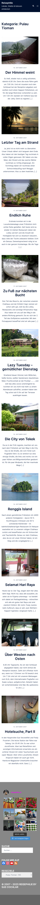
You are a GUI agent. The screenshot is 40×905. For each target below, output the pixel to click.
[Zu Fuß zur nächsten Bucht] (20, 269)
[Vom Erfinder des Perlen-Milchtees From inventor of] (20, 825)
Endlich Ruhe (20, 215)
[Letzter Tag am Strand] (20, 120)
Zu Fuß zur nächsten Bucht (20, 293)
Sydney (20, 901)
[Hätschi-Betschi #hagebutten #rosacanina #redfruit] (20, 803)
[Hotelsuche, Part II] (20, 709)
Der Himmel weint (20, 72)
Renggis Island (20, 509)
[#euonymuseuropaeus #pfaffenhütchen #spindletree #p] (31, 803)
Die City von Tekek (20, 439)
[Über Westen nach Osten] (20, 632)
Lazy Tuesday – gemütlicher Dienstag (20, 367)
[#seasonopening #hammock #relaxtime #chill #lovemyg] (8, 803)
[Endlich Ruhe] (20, 193)
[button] (33, 6)
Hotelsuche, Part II (20, 732)
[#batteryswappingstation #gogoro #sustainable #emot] (31, 825)
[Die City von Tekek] (20, 417)
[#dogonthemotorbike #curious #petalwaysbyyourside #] (31, 814)
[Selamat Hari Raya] (20, 562)
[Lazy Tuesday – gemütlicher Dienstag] (20, 343)
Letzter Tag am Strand (20, 142)
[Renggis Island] (20, 487)
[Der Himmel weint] (20, 50)
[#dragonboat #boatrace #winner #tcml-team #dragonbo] (20, 814)
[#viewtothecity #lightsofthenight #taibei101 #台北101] (8, 825)
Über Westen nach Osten (20, 657)
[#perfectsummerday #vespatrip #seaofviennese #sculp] (8, 814)
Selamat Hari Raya (20, 585)
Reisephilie (7, 3)
